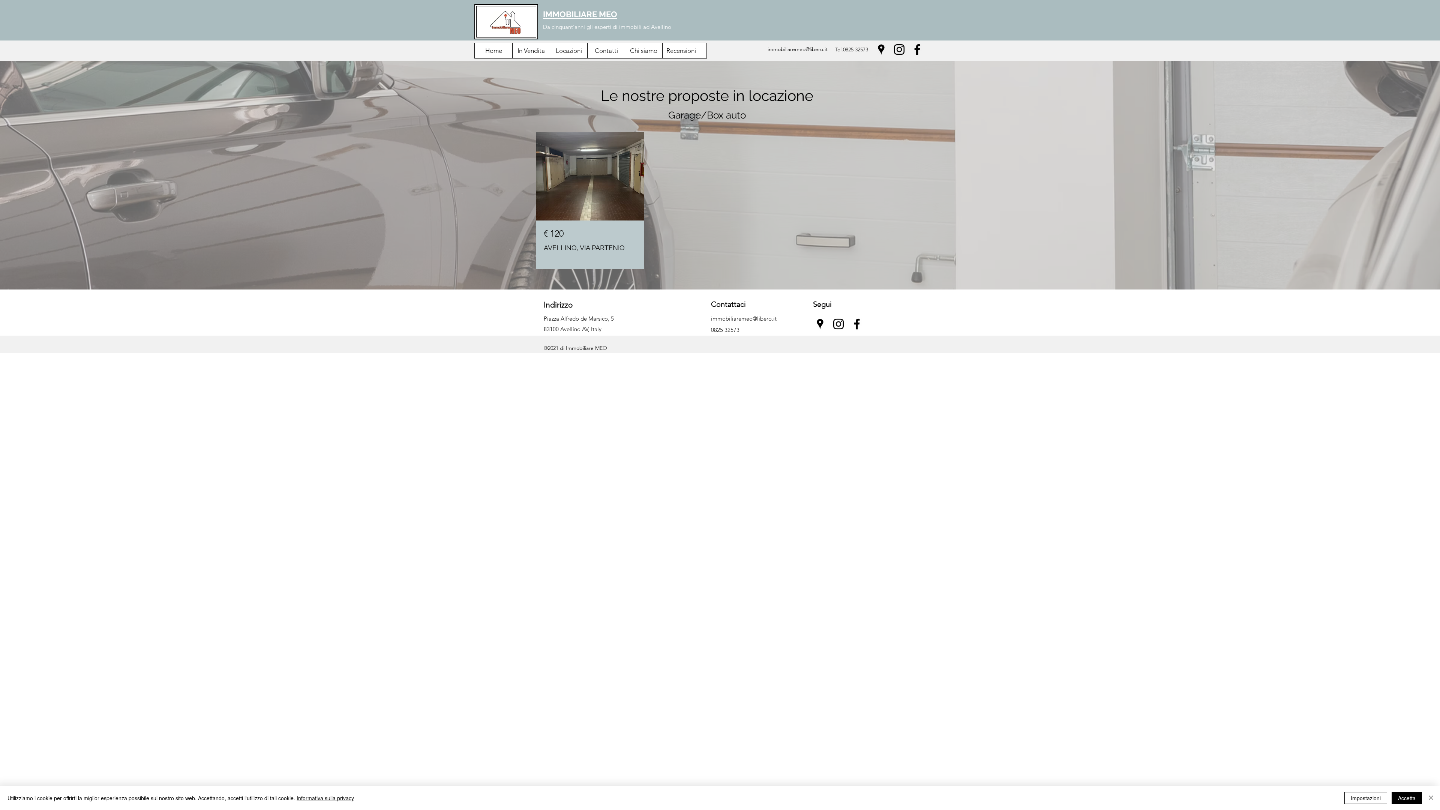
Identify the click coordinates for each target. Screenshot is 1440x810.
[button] (531, 50)
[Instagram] (899, 49)
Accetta (1407, 798)
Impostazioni (1366, 798)
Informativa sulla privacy (325, 798)
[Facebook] (917, 49)
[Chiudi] (1431, 798)
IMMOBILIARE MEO (580, 14)
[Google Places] (881, 49)
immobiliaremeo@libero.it (798, 49)
